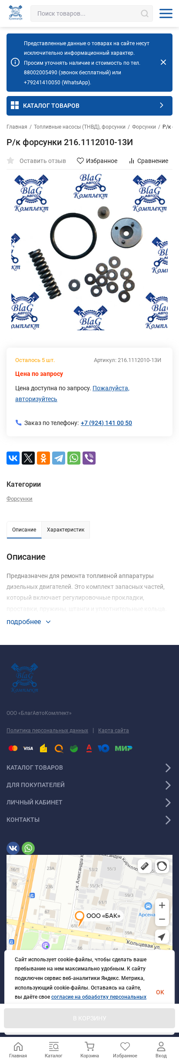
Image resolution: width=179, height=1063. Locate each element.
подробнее (25, 622)
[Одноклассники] (43, 458)
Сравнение (152, 160)
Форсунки (144, 127)
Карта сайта (113, 730)
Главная (17, 127)
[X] (28, 458)
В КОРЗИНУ (89, 1018)
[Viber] (89, 458)
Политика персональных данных (47, 730)
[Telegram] (58, 458)
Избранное (101, 160)
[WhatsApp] (73, 458)
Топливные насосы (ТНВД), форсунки (80, 127)
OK (160, 992)
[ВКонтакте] (13, 458)
